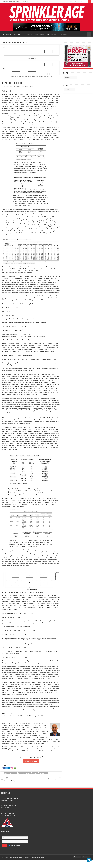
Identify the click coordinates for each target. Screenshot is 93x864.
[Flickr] (75, 2)
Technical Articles (29, 86)
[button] (89, 860)
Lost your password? (7, 850)
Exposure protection (24, 773)
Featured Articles (11, 42)
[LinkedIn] (73, 2)
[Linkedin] (9, 768)
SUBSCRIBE (63, 34)
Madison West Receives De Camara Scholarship (11, 779)
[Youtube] (77, 2)
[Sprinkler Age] (46, 13)
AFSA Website (15, 1)
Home (6, 1)
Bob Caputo (4, 813)
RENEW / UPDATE (51, 34)
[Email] (15, 768)
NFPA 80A (35, 773)
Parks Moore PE (44, 773)
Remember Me (15, 845)
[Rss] (70, 2)
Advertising (7, 34)
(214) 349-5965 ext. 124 (8, 815)
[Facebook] (71, 2)
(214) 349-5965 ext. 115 (8, 807)
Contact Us (25, 1)
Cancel (42, 34)
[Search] (89, 1)
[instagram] (79, 2)
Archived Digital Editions (31, 34)
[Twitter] (6, 768)
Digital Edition (17, 34)
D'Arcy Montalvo (6, 805)
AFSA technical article (11, 773)
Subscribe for (31, 761)
